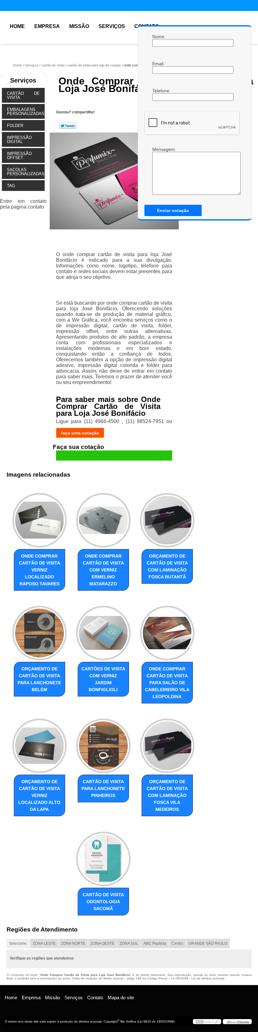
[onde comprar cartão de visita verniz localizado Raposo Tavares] (39, 517)
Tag (11, 185)
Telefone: (158, 90)
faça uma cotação (80, 432)
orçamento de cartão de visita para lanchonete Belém (39, 679)
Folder (15, 125)
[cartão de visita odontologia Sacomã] (103, 856)
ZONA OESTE (102, 943)
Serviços (111, 26)
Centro (177, 943)
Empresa (47, 26)
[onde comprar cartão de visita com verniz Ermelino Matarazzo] (103, 517)
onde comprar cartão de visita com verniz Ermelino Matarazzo (103, 569)
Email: (158, 63)
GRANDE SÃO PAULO (207, 943)
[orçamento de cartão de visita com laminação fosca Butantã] (167, 517)
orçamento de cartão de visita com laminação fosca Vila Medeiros (167, 795)
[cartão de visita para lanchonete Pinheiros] (103, 743)
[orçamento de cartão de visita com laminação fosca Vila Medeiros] (167, 743)
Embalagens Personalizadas (25, 111)
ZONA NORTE (73, 943)
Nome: (158, 36)
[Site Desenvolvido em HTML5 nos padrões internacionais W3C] (207, 1021)
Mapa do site (121, 997)
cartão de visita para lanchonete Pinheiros (103, 788)
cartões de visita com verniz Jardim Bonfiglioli (103, 679)
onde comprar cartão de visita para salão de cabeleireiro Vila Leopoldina (167, 682)
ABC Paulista (154, 943)
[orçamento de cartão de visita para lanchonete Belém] (39, 630)
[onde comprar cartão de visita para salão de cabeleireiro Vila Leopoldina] (167, 630)
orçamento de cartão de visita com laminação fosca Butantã (167, 566)
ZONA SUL (129, 943)
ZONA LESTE (44, 943)
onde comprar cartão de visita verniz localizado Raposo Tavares (39, 569)
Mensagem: (158, 171)
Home (17, 26)
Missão (79, 26)
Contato (95, 997)
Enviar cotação (173, 210)
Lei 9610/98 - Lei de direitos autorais (197, 978)
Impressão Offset (19, 155)
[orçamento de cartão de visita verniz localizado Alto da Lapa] (39, 743)
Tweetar (67, 126)
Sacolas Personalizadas (25, 171)
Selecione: (18, 943)
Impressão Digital (19, 139)
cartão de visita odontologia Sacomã (103, 901)
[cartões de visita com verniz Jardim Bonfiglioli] (103, 630)
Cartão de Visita (23, 95)
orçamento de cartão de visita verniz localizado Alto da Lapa (39, 795)
